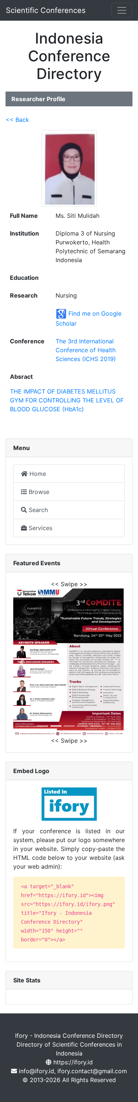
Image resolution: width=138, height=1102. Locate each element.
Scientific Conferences (45, 10)
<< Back (17, 119)
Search (37, 510)
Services (39, 528)
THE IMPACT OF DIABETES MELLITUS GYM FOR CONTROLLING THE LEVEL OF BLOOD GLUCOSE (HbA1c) (67, 400)
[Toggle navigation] (122, 10)
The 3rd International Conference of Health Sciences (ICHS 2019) (86, 350)
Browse (38, 491)
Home (37, 473)
